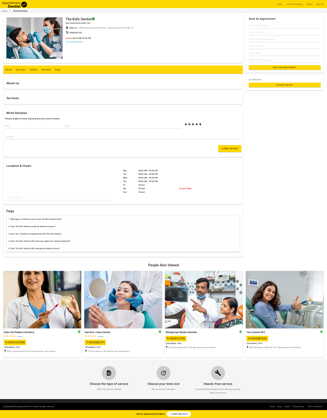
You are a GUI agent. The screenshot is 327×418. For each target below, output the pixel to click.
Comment (9, 137)
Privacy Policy (298, 406)
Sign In (309, 4)
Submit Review (230, 148)
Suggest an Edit (284, 85)
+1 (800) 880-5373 (179, 414)
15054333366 (15, 342)
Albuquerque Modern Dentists (181, 332)
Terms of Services (314, 406)
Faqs (58, 69)
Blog (280, 406)
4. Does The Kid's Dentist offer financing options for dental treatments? (39, 241)
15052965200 (257, 338)
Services (21, 69)
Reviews (46, 69)
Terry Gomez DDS (255, 332)
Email (67, 126)
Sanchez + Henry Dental (97, 332)
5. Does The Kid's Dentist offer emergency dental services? (34, 248)
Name (7, 126)
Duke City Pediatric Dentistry (19, 332)
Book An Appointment (284, 67)
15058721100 (176, 338)
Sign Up (319, 4)
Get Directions (255, 79)
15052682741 (95, 342)
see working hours (74, 42)
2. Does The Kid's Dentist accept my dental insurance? (32, 226)
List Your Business (294, 4)
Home (280, 4)
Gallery (34, 69)
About (8, 69)
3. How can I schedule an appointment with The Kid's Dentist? (35, 234)
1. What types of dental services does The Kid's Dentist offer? (35, 219)
